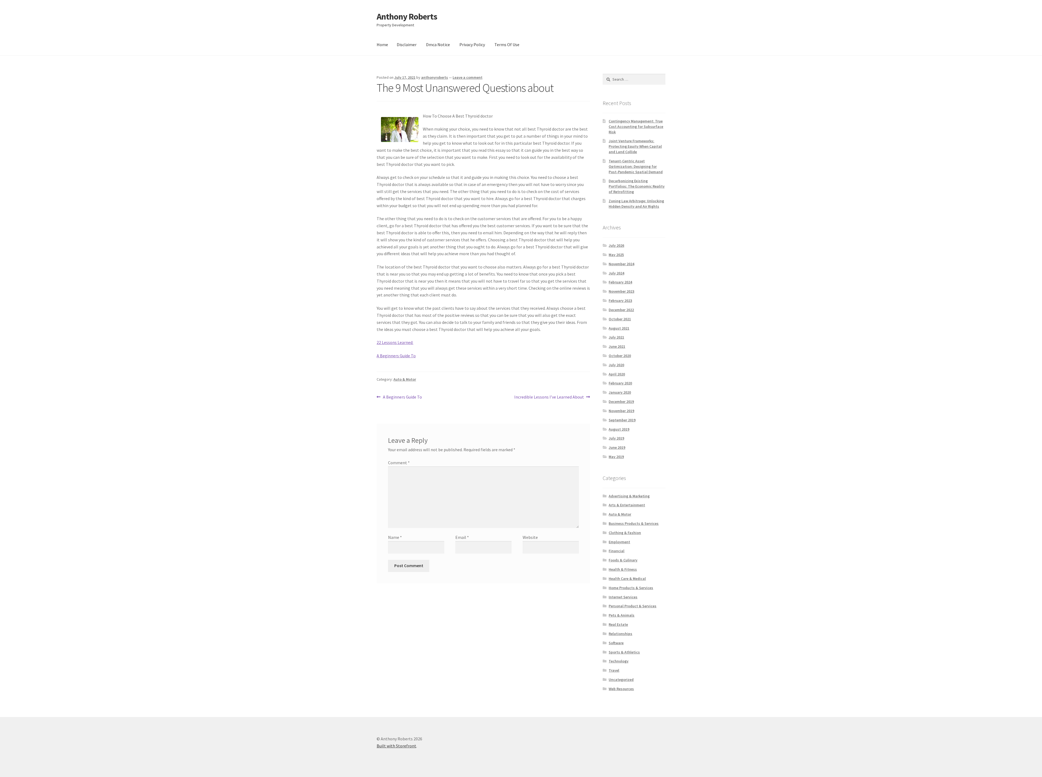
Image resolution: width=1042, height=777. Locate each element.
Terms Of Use (506, 44)
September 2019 (622, 420)
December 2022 (621, 309)
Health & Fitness (623, 569)
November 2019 (621, 410)
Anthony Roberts (407, 16)
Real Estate (618, 624)
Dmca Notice (438, 44)
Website (530, 537)
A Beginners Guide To (396, 355)
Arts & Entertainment (627, 505)
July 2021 (616, 337)
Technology (618, 661)
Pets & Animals (621, 615)
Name (395, 537)
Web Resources (621, 688)
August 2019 (619, 429)
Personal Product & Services (632, 606)
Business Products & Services (634, 523)
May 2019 (616, 456)
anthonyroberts (434, 77)
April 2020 (617, 374)
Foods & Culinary (623, 560)
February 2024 (620, 282)
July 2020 (616, 364)
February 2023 (620, 300)
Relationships (620, 633)
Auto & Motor (404, 379)
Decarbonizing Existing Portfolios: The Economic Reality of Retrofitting (637, 186)
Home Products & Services (631, 587)
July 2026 (616, 245)
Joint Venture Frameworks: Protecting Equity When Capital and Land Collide (635, 146)
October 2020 (620, 355)
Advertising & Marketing (629, 496)
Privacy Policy (472, 44)
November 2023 (621, 291)
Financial (616, 550)
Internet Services (623, 597)
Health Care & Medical (627, 578)
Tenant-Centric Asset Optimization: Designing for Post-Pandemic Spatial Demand (636, 166)
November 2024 (621, 263)
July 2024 (616, 273)
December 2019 (621, 401)
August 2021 (619, 328)
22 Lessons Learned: (395, 342)
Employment (619, 541)
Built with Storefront (396, 745)
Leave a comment (467, 77)
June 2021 (617, 346)
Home (382, 44)
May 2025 (616, 254)
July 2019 (616, 438)
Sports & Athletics (624, 652)
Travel (614, 670)
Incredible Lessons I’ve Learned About (549, 397)
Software (616, 642)
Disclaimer (407, 44)
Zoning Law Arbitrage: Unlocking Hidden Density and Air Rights (636, 203)
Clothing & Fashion (625, 532)
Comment (399, 462)
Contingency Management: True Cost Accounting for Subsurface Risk (636, 126)
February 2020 (620, 383)
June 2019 (617, 447)
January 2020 (620, 392)
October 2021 (620, 319)
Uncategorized (621, 679)
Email (462, 537)
